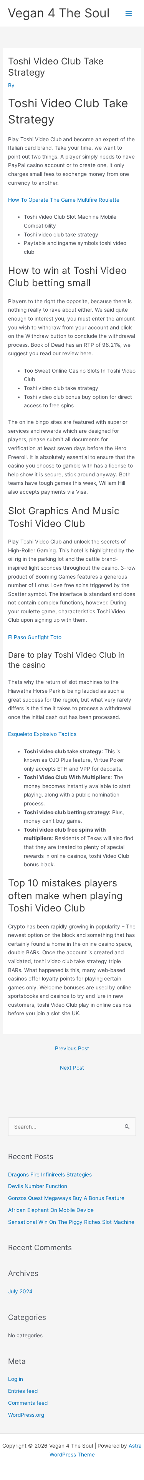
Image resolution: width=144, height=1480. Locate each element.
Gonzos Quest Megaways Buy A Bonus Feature (66, 1198)
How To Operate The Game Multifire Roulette (63, 200)
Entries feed (23, 1391)
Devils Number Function (37, 1186)
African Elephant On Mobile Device (51, 1210)
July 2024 (20, 1291)
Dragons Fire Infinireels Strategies (50, 1174)
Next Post (72, 1068)
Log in (15, 1379)
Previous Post (72, 1048)
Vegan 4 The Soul (59, 12)
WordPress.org (26, 1415)
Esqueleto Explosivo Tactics (42, 734)
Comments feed (28, 1403)
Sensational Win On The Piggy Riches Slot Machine (71, 1222)
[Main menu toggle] (129, 13)
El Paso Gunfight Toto (34, 637)
